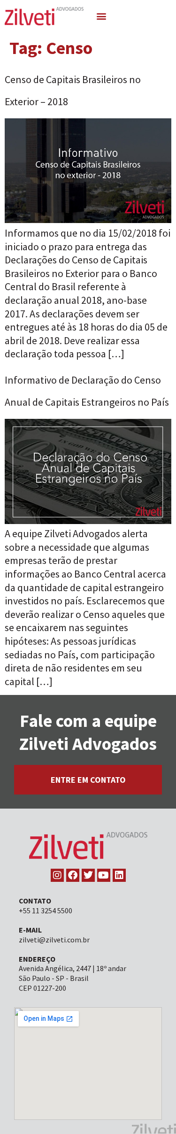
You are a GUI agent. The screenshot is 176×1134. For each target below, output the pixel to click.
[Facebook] (72, 875)
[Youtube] (103, 875)
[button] (101, 16)
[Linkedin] (119, 875)
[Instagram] (57, 875)
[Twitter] (88, 875)
